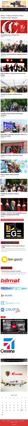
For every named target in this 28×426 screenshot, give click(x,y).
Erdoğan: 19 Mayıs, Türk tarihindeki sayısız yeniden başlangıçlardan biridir (14, 213)
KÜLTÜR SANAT (3, 172)
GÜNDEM (2, 32)
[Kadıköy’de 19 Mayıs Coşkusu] (14, 185)
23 (25, 407)
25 (6, 410)
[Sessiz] (23, 332)
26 (10, 410)
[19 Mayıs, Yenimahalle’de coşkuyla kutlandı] (14, 45)
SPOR (12, 420)
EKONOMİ (8, 420)
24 (2, 410)
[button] (26, 9)
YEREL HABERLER (21, 420)
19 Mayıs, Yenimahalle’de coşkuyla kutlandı (14, 54)
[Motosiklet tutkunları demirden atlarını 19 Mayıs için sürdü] (14, 126)
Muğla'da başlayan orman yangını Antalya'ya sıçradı (13, 246)
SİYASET (15, 420)
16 (25, 405)
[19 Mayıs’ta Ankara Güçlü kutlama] (14, 86)
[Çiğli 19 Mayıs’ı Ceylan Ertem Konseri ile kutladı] (14, 65)
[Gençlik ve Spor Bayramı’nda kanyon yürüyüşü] (14, 105)
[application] (14, 326)
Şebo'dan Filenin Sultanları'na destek (11, 271)
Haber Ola (3, 36)
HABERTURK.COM (6, 268)
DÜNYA (3, 420)
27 (13, 410)
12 (10, 405)
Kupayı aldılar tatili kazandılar (10, 174)
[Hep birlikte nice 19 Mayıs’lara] (14, 26)
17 (2, 407)
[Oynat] (2, 332)
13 (13, 405)
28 (17, 410)
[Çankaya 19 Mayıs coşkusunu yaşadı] (14, 147)
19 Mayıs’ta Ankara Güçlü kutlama (11, 94)
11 (6, 405)
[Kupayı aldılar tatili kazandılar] (14, 166)
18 (6, 407)
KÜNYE (16, 422)
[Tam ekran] (25, 332)
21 (17, 407)
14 (17, 405)
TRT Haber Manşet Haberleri (10, 242)
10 (2, 405)
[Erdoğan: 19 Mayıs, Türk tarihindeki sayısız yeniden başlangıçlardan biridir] (14, 204)
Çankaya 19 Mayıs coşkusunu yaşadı (12, 155)
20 (13, 407)
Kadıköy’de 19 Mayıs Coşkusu (10, 193)
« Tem (2, 414)
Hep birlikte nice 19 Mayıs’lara (10, 35)
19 (10, 407)
